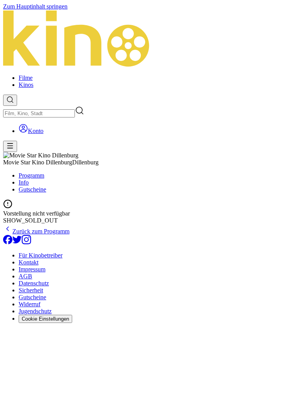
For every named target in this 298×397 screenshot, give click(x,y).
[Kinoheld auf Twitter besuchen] (17, 242)
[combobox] (39, 113)
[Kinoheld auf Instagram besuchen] (26, 242)
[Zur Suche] (10, 100)
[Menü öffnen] (10, 146)
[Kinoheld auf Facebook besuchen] (7, 242)
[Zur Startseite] (149, 39)
